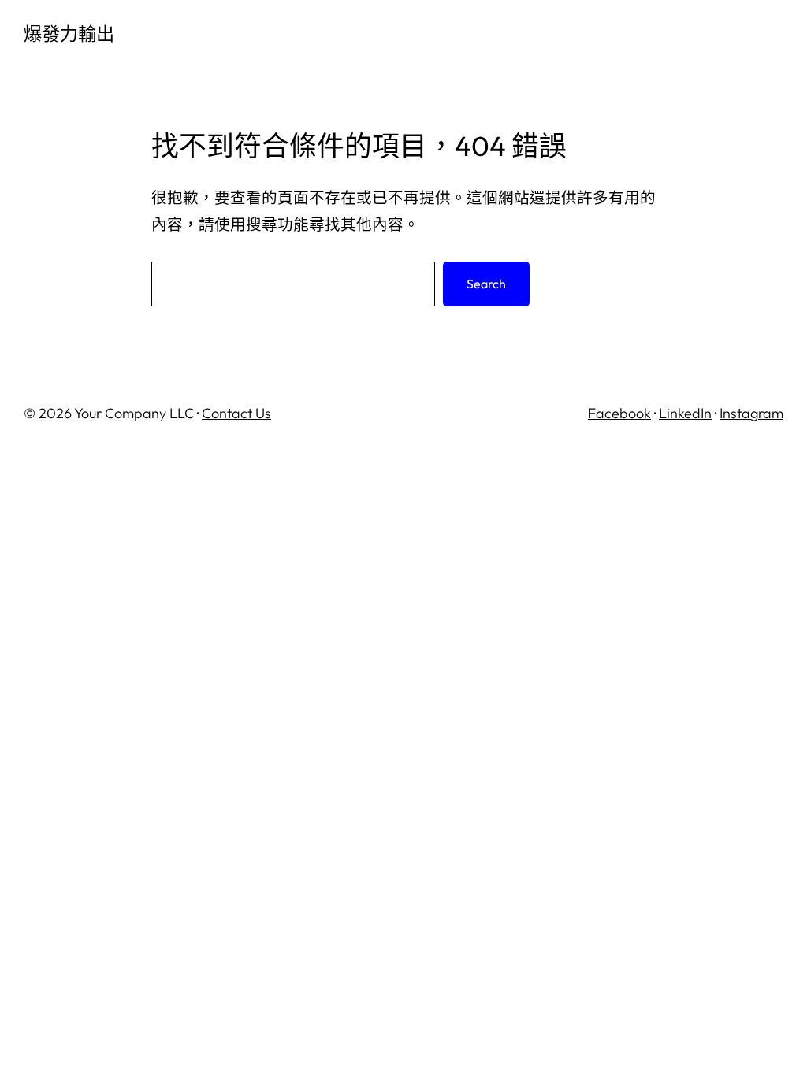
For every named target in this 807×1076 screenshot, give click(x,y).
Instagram (751, 413)
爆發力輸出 (69, 33)
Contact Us (236, 413)
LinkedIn (685, 413)
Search (486, 283)
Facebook (619, 413)
